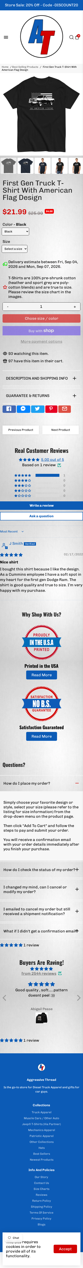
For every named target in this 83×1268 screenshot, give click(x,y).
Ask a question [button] (41, 516)
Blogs (41, 1224)
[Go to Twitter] (37, 409)
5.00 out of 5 (52, 459)
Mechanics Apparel (41, 1130)
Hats (42, 1147)
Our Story (41, 1177)
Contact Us (41, 1183)
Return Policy (41, 1200)
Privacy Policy (41, 1218)
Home (5, 66)
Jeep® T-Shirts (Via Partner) (41, 1124)
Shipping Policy (41, 1206)
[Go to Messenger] (23, 409)
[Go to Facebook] (9, 409)
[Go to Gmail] (64, 409)
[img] (11, 555)
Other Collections (42, 1142)
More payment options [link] (41, 341)
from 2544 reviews (38, 973)
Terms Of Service (41, 1212)
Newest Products (41, 1159)
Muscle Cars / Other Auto (41, 1118)
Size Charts (41, 1189)
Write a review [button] (42, 505)
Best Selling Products (25, 66)
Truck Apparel (42, 1112)
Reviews (41, 1194)
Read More (41, 675)
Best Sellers (41, 1153)
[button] (22, 475)
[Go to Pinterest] (51, 409)
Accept (65, 1249)
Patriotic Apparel (42, 1136)
